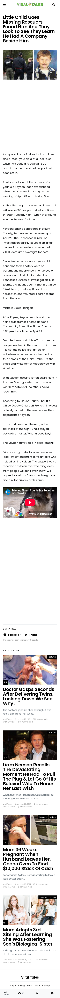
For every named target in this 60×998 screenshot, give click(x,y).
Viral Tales (7, 719)
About (13, 985)
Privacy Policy (25, 985)
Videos (53, 817)
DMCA (37, 985)
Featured (52, 657)
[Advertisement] (30, 117)
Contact (46, 985)
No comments (41, 719)
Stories (53, 897)
